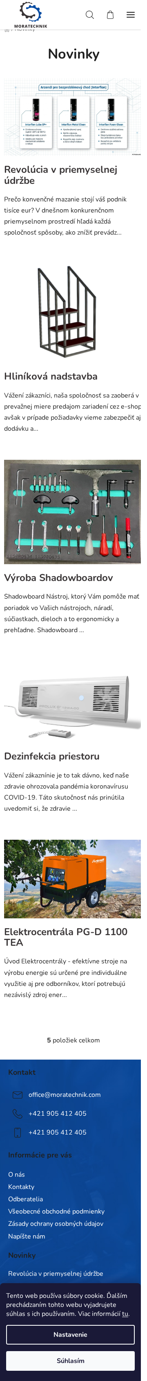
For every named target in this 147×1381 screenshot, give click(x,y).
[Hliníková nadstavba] (73, 316)
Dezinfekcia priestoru (52, 756)
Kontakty (21, 1186)
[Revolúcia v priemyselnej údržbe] (73, 120)
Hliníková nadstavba (51, 376)
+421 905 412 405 (58, 1113)
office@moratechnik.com (65, 1094)
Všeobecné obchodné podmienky (56, 1211)
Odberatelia (25, 1199)
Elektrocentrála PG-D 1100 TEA (65, 937)
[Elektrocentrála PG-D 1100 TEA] (73, 882)
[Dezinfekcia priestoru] (73, 705)
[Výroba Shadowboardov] (73, 515)
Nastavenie (70, 1334)
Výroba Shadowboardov (58, 577)
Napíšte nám (26, 1236)
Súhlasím (71, 1360)
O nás (16, 1174)
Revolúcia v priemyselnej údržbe (60, 175)
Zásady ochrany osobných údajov (55, 1223)
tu (125, 1313)
